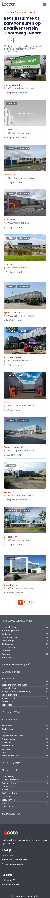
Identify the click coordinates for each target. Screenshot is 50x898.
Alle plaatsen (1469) (12, 763)
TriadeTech (32, 896)
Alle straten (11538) (11, 814)
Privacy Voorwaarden (13, 864)
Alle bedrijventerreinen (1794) (16, 664)
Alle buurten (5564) (11, 712)
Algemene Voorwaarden (14, 859)
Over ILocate (8, 855)
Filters (8, 40)
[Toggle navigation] (44, 4)
